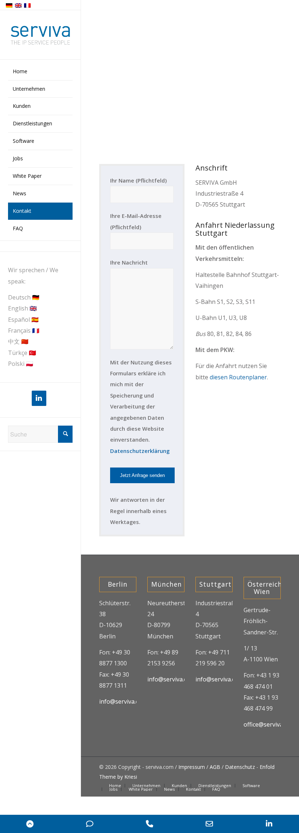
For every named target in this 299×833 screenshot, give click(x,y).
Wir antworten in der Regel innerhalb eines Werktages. (138, 510)
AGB (215, 766)
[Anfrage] (90, 824)
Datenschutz (240, 766)
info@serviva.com (123, 701)
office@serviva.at (267, 724)
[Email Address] (209, 824)
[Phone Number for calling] (149, 824)
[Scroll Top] (30, 824)
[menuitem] (40, 72)
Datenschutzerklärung (140, 450)
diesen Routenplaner (238, 377)
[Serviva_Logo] (40, 35)
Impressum (191, 766)
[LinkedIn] (39, 398)
